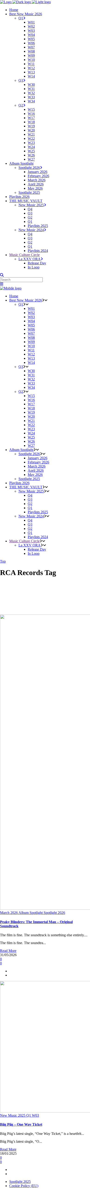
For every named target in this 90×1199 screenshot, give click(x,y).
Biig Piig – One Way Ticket (21, 1124)
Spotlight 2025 (20, 1182)
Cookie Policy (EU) (23, 1186)
